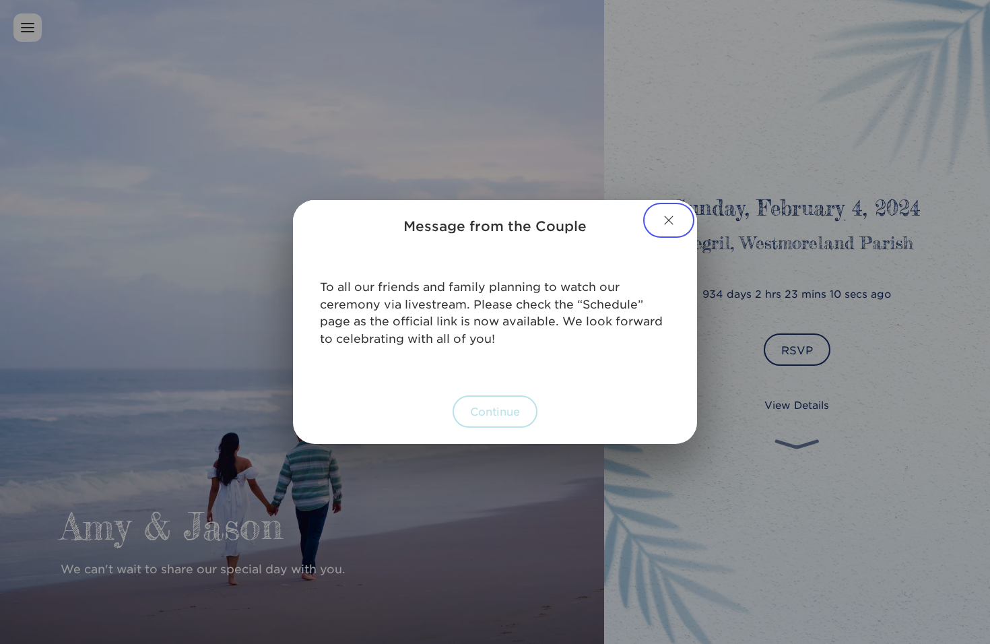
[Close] (669, 220)
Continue (495, 411)
